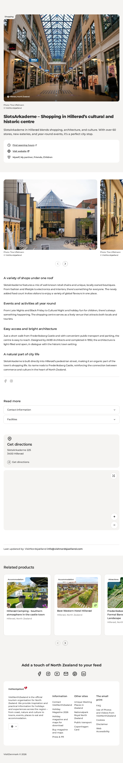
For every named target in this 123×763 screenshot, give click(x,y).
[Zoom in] (114, 516)
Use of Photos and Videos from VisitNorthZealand (106, 712)
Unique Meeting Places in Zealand (83, 705)
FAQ (98, 705)
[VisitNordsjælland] (17, 688)
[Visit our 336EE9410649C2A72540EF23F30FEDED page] (66, 673)
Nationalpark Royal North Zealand (81, 715)
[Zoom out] (114, 525)
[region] (61, 500)
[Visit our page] (39, 673)
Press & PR (58, 736)
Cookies (100, 720)
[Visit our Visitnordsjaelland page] (57, 673)
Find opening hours (23, 145)
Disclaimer (102, 724)
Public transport (83, 722)
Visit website (20, 151)
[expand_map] (113, 475)
